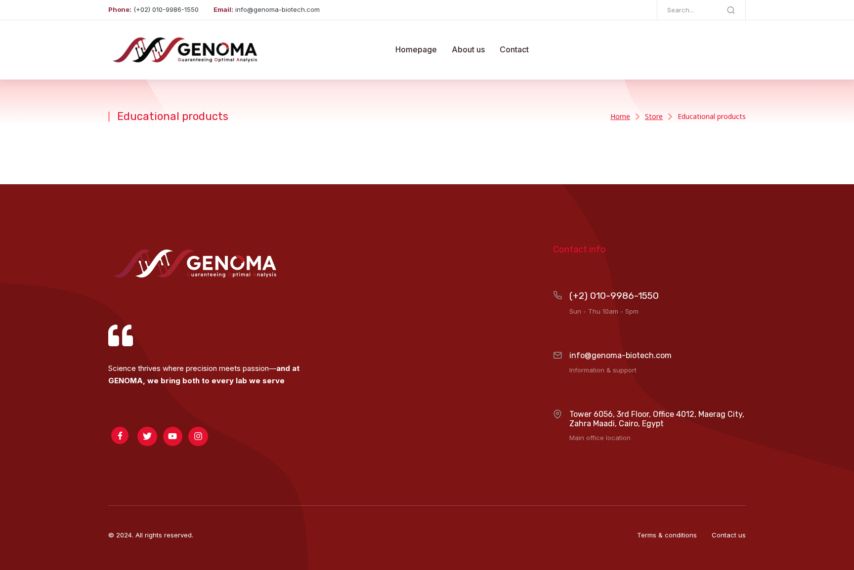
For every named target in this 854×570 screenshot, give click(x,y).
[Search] (730, 9)
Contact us (729, 535)
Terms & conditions (667, 535)
